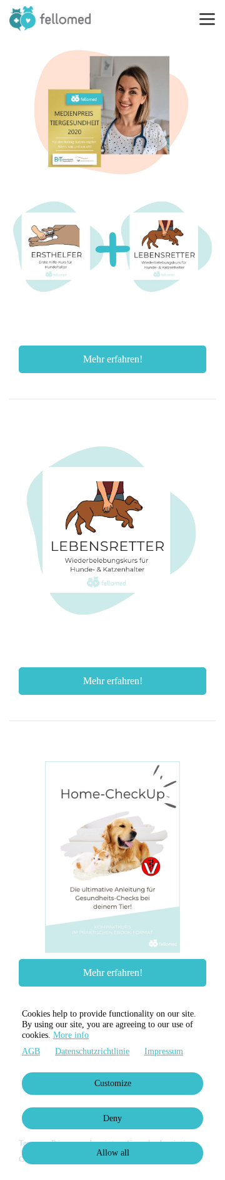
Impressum (163, 1051)
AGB (31, 1051)
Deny (112, 1118)
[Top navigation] (207, 19)
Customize (112, 1083)
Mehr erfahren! (112, 359)
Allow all (112, 1152)
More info (71, 1035)
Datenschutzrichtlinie (92, 1051)
